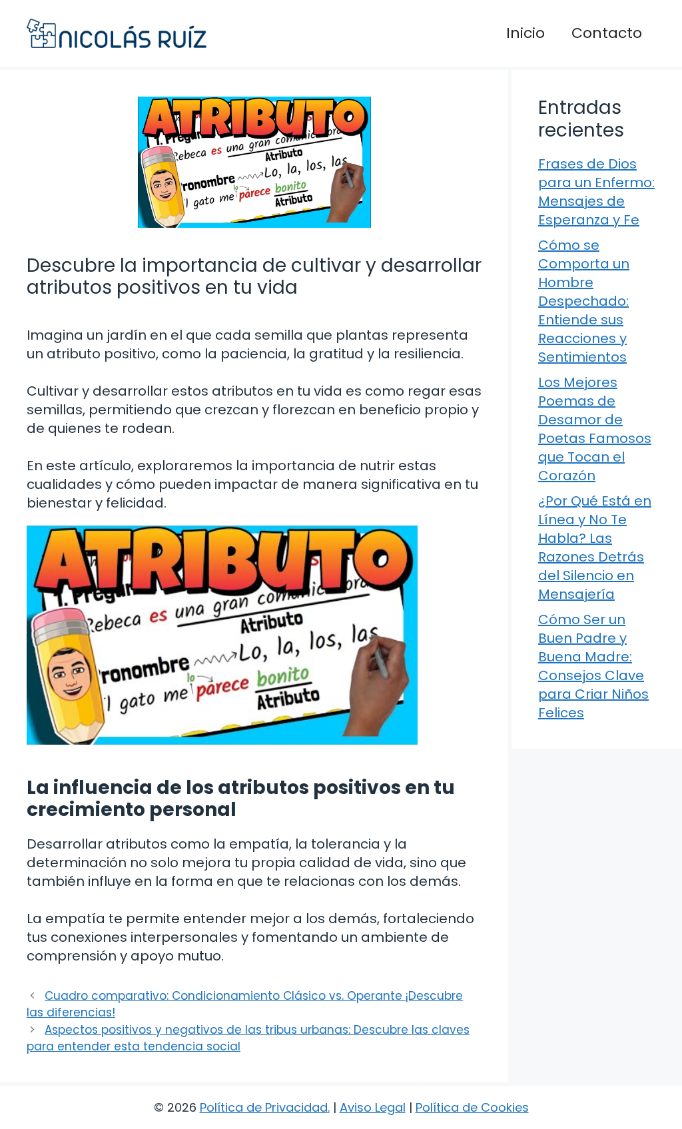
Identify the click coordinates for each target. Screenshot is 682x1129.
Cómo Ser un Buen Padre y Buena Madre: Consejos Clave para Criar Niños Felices (593, 666)
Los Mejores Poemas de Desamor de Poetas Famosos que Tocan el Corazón (594, 429)
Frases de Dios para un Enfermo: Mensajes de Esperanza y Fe (596, 192)
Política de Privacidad (264, 1107)
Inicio (525, 33)
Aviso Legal (373, 1107)
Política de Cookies (472, 1107)
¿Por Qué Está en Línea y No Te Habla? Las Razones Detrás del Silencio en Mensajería (594, 547)
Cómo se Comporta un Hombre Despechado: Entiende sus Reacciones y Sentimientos (583, 301)
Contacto (606, 33)
